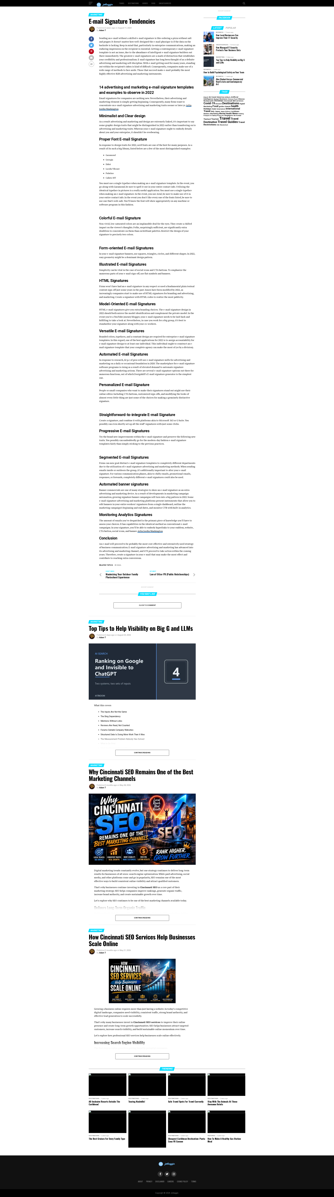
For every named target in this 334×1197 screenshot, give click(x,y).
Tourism (215, 119)
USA (218, 125)
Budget (216, 99)
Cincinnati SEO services (233, 101)
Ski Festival (237, 115)
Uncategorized (165, 3)
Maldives (207, 114)
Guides (145, 3)
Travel (121, 3)
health (234, 106)
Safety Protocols (218, 115)
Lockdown (235, 111)
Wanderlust (224, 125)
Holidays (207, 109)
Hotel (214, 109)
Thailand (207, 119)
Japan (217, 111)
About (140, 1181)
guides (221, 106)
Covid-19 (209, 103)
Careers (170, 1181)
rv (211, 115)
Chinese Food (232, 99)
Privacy (149, 1181)
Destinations (133, 3)
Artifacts (228, 97)
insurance (221, 109)
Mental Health (225, 113)
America (220, 97)
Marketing (214, 114)
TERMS (193, 1181)
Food (153, 3)
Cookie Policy (182, 1181)
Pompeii (206, 115)
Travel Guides (228, 122)
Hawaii (228, 106)
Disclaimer (159, 1181)
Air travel (212, 97)
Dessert (218, 104)
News (235, 113)
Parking (241, 114)
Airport (206, 97)
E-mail (118, 565)
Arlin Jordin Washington (150, 531)
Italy (212, 111)
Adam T (102, 30)
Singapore (228, 115)
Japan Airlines (225, 111)
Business (223, 99)
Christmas (218, 101)
